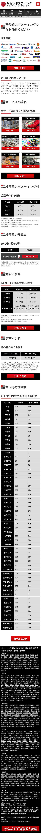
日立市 (8, 755)
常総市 (19, 765)
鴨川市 (19, 739)
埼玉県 (4, 673)
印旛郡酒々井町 (24, 743)
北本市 (34, 690)
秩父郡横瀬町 (24, 696)
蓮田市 (12, 685)
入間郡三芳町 (14, 687)
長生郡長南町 (24, 748)
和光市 (18, 681)
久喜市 (29, 690)
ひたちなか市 (33, 755)
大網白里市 (15, 743)
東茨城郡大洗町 (21, 757)
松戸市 (3, 731)
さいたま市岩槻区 (12, 679)
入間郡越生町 (29, 692)
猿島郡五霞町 (4, 769)
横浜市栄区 (8, 711)
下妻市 (14, 765)
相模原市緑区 (24, 715)
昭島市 (18, 664)
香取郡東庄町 (19, 744)
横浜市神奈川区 (14, 705)
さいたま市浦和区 (19, 677)
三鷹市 (18, 662)
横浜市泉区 (19, 713)
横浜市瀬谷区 (10, 713)
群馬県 (4, 772)
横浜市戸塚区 (27, 713)
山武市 (3, 743)
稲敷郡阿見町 (16, 767)
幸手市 (17, 685)
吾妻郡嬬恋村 (24, 783)
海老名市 (17, 717)
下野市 (20, 794)
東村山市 (28, 664)
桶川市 (27, 685)
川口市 (31, 679)
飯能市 (30, 688)
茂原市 (23, 737)
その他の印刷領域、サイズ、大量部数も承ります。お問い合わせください (26, 308)
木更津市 (12, 737)
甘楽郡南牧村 (12, 779)
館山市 (18, 737)
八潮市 (36, 679)
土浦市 (9, 759)
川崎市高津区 (12, 709)
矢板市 (8, 796)
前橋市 (3, 774)
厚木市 (5, 720)
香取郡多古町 (10, 744)
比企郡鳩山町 (4, 696)
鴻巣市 (19, 690)
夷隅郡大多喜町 (34, 748)
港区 (7, 655)
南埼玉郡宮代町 (18, 683)
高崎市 (8, 774)
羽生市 (14, 690)
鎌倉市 (5, 718)
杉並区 (32, 657)
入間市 (10, 683)
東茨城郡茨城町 (11, 757)
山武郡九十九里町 (29, 744)
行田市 (20, 688)
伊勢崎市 (13, 774)
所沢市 (10, 688)
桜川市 (18, 761)
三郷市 (6, 685)
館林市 (24, 774)
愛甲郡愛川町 (21, 726)
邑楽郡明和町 (20, 776)
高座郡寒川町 (33, 720)
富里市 (19, 741)
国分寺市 (24, 661)
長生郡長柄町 (16, 748)
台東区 (22, 655)
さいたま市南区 (30, 677)
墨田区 (27, 655)
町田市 (13, 664)
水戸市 (3, 755)
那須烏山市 (28, 796)
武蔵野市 (12, 662)
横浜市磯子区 (7, 715)
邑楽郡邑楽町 (9, 777)
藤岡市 (29, 774)
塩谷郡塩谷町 (33, 798)
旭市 (5, 739)
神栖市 (23, 761)
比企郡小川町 (17, 694)
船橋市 (13, 731)
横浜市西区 (26, 711)
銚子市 (9, 739)
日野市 (23, 664)
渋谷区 (22, 657)
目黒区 (5, 657)
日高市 (13, 692)
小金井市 (23, 662)
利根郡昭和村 (29, 785)
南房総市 (24, 741)
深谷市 (24, 690)
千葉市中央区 (19, 733)
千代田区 (8, 661)
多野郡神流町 (32, 777)
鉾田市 (33, 761)
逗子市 (28, 718)
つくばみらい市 (26, 765)
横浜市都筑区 (17, 707)
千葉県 (4, 729)
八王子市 (35, 662)
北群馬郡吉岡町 (18, 781)
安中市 (34, 774)
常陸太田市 (14, 755)
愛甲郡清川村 (30, 726)
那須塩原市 (14, 796)
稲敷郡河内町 (24, 767)
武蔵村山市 (19, 666)
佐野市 (14, 792)
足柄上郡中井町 (19, 722)
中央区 (3, 655)
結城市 (3, 765)
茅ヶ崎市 (22, 718)
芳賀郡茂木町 (7, 798)
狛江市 (3, 661)
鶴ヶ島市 (7, 692)
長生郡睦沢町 (28, 746)
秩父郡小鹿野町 (12, 698)
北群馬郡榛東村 (8, 781)
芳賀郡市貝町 (16, 798)
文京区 (17, 655)
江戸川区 (35, 659)
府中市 (19, 661)
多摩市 (25, 666)
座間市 (11, 717)
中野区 (27, 657)
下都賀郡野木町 (26, 792)
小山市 (19, 792)
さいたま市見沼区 (23, 679)
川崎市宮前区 (29, 709)
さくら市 (21, 796)
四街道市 (3, 741)
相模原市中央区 (34, 715)
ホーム (3, 16)
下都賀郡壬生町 (13, 794)
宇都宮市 (3, 792)
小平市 (30, 661)
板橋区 (14, 659)
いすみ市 (8, 743)
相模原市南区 (4, 717)
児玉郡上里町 (10, 700)
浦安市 (18, 731)
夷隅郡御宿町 (4, 750)
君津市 (31, 739)
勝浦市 (14, 739)
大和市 (23, 717)
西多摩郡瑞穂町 (8, 668)
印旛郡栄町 (33, 743)
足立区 (24, 659)
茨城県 (4, 753)
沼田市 (36, 781)
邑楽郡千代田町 (30, 776)
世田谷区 (16, 657)
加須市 (35, 688)
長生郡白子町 (7, 748)
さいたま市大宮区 (25, 675)
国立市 (34, 664)
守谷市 (15, 763)
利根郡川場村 (20, 785)
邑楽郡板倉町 (12, 776)
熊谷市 (15, 688)
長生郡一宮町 (19, 746)
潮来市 (35, 759)
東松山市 (8, 690)
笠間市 (19, 759)
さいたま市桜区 (9, 677)
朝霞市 (8, 681)
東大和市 (7, 666)
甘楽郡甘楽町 (20, 779)
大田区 (10, 657)
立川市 (3, 664)
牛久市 (10, 763)
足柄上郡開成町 (20, 724)
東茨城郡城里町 (31, 757)
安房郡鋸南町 (13, 750)
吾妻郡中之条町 (5, 783)
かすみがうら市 (10, 761)
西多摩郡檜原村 (29, 668)
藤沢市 (10, 718)
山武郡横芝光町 (10, 746)
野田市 (5, 735)
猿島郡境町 (13, 769)
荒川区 (9, 659)
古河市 (36, 763)
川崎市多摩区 (20, 709)
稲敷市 (31, 763)
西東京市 (6, 662)
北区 (5, 659)
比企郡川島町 (25, 694)
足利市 (34, 792)
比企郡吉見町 (34, 694)
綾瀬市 (28, 717)
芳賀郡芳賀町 (24, 798)
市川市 (8, 731)
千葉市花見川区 (32, 731)
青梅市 (8, 664)
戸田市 (32, 681)
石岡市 (14, 759)
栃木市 (9, 792)
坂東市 (26, 763)
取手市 (5, 763)
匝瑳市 (30, 741)
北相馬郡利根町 (21, 769)
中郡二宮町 (10, 722)
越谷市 (5, 683)
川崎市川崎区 (25, 707)
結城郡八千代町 (34, 767)
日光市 (35, 794)
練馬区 (19, 659)
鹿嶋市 (30, 759)
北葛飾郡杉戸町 (28, 683)
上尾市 (32, 685)
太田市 (19, 774)
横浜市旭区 (31, 705)
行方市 (28, 761)
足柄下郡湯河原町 (12, 726)
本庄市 (3, 690)
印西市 (32, 735)
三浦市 (33, 718)
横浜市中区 (34, 711)
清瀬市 (13, 666)
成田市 (28, 737)
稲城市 (29, 662)
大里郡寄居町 (19, 700)
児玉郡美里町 (31, 698)
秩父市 (25, 688)
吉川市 (34, 687)
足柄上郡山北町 (10, 724)
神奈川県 (4, 703)
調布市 (14, 661)
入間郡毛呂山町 (20, 692)
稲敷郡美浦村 (7, 767)
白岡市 (22, 685)
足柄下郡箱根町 (30, 724)
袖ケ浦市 (6, 737)
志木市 (13, 681)
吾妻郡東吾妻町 (30, 779)
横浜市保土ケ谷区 (17, 711)
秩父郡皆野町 (33, 696)
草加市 (3, 681)
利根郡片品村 (12, 785)
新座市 (23, 681)
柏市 (27, 735)
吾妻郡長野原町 (15, 783)
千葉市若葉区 (28, 733)
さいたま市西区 (5, 675)
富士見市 (22, 687)
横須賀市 (33, 717)
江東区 (32, 655)
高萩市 (20, 755)
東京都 (4, 653)
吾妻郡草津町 (33, 783)
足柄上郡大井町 (29, 722)
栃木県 (4, 790)
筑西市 (3, 761)
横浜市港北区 (23, 705)
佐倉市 (33, 737)
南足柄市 (17, 720)
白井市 (14, 741)
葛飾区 (29, 659)
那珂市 (20, 763)
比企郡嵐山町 (8, 694)
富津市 (36, 739)
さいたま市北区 (15, 675)
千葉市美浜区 (10, 733)
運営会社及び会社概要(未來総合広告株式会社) (13, 813)
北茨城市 (26, 755)
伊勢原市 (11, 720)
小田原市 (16, 718)
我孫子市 (22, 735)
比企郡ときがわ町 (14, 696)
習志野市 (23, 731)
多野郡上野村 (23, 777)
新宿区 (12, 655)
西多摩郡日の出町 (18, 668)
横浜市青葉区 (8, 707)
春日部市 (28, 687)
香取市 (35, 741)
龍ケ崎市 (8, 765)
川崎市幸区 (34, 707)
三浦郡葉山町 (24, 720)
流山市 (10, 735)
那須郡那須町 (13, 800)
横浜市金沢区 (16, 715)
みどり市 (25, 781)
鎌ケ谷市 (25, 739)
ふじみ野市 (7, 687)
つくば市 (24, 759)
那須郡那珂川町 (22, 800)
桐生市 (31, 781)
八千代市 (16, 735)
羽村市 (30, 666)
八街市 (9, 741)
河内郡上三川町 (28, 794)
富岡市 (16, 777)
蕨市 (27, 681)
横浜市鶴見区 (4, 705)
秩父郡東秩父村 (22, 698)
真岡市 (5, 794)
